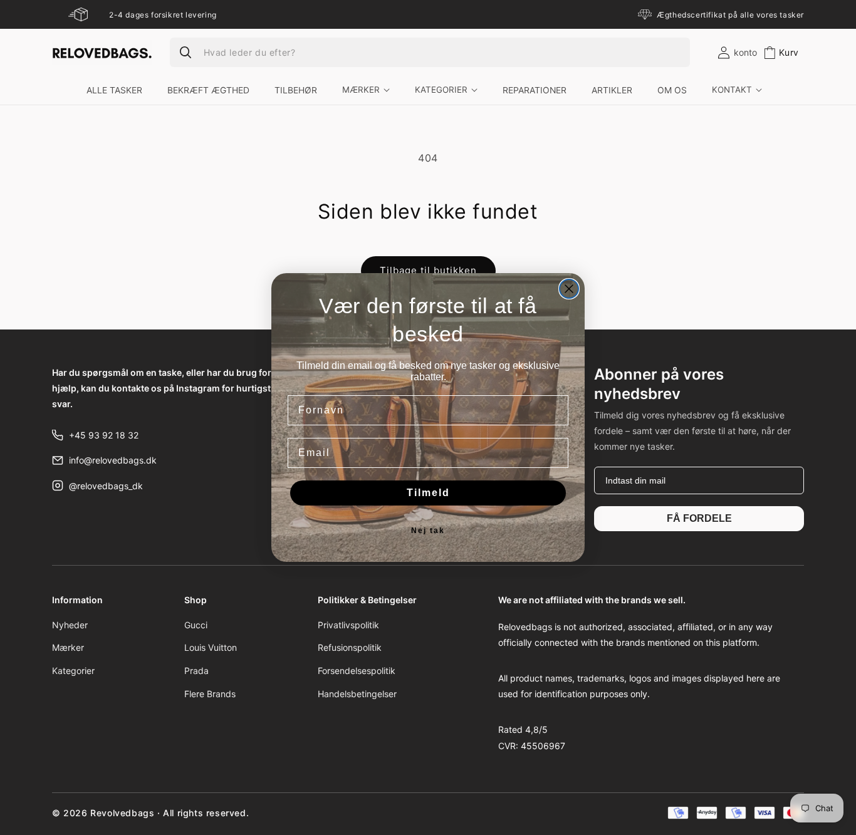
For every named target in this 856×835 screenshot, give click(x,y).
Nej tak (428, 530)
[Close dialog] (569, 288)
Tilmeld (428, 492)
